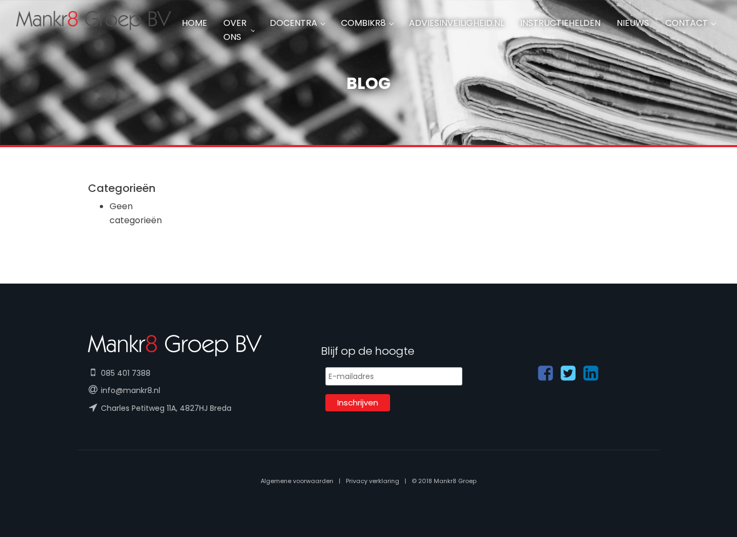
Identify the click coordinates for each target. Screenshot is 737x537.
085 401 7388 (126, 373)
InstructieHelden (560, 23)
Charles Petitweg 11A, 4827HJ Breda (166, 408)
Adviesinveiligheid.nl (456, 23)
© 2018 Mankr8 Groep (444, 481)
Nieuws (633, 23)
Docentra (293, 23)
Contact (686, 23)
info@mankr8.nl (130, 390)
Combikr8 (363, 23)
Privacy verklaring (372, 481)
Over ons (235, 30)
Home (194, 23)
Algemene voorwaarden (297, 481)
